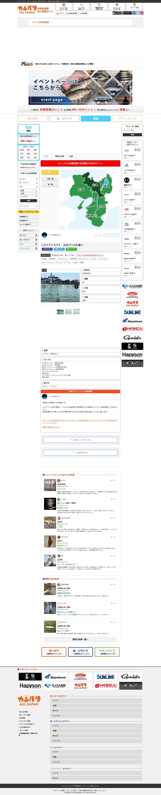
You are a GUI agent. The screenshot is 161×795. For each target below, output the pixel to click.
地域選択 (23, 220)
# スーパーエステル (47, 262)
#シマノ (75, 420)
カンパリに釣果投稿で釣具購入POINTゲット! (80, 163)
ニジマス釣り (70, 255)
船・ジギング (24, 183)
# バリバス (68, 262)
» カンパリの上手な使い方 (26, 724)
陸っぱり (23, 179)
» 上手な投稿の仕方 (24, 727)
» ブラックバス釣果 (24, 721)
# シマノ (94, 259)
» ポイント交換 (23, 730)
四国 (21, 157)
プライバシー (85, 786)
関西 (28, 154)
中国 (35, 154)
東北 (28, 150)
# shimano (52, 259)
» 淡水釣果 (22, 718)
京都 (71, 156)
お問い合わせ (94, 786)
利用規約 (77, 786)
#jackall (56, 420)
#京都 (49, 427)
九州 (28, 157)
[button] (76, 287)
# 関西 (81, 262)
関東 (35, 150)
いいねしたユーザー (111, 235)
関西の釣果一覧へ (80, 639)
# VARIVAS (73, 259)
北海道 (21, 150)
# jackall (44, 259)
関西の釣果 (59, 156)
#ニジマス (56, 427)
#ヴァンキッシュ (93, 420)
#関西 (44, 427)
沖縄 (35, 157)
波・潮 (50, 184)
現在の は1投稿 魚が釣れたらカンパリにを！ (81, 109)
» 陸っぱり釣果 (23, 712)
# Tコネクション (63, 259)
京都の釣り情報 (58, 255)
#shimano (82, 420)
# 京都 (75, 262)
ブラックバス (24, 206)
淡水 (21, 186)
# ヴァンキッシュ (84, 259)
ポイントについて (68, 786)
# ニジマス (59, 262)
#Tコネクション (65, 420)
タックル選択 (24, 224)
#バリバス (105, 420)
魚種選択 (23, 216)
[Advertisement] (80, 43)
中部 (21, 154)
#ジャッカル (47, 420)
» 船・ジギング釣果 (24, 715)
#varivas (112, 420)
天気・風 (50, 179)
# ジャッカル (103, 259)
